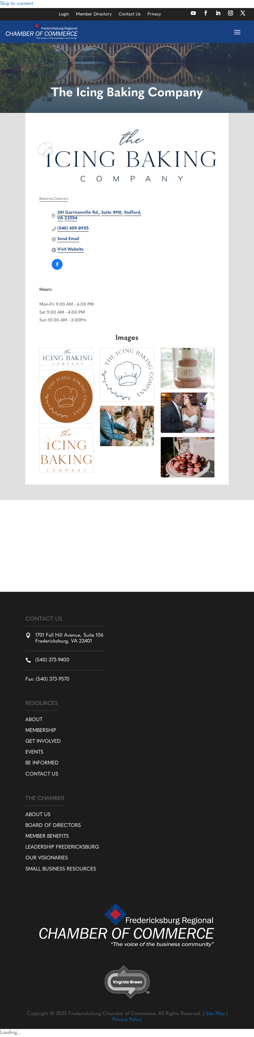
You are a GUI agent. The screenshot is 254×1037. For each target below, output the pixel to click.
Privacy (154, 14)
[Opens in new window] (193, 13)
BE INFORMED (42, 763)
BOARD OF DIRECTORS (53, 825)
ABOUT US (37, 814)
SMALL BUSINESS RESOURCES (60, 869)
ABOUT (33, 719)
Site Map (215, 1013)
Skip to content (16, 3)
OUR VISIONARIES (46, 858)
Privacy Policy (127, 1019)
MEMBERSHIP (40, 730)
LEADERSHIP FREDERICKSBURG (62, 847)
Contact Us (130, 14)
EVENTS (34, 752)
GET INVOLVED (43, 741)
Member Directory (94, 14)
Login (64, 14)
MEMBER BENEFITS (47, 836)
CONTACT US (41, 774)
